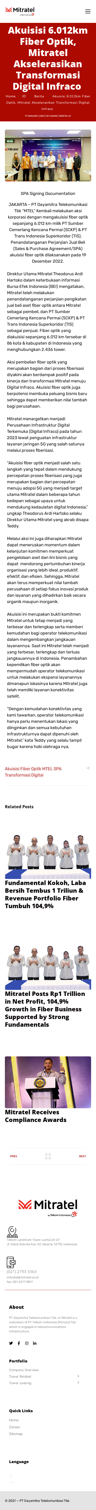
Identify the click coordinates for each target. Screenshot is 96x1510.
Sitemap (16, 1434)
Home (11, 96)
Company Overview (24, 1370)
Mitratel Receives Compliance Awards (35, 1116)
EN (11, 1482)
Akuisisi (12, 768)
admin (54, 116)
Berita (39, 96)
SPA (58, 768)
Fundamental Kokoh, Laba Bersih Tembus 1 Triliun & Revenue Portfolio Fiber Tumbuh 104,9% (45, 894)
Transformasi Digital (24, 775)
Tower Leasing (20, 1383)
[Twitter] (11, 1343)
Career (14, 1427)
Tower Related (20, 1377)
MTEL (47, 768)
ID (24, 96)
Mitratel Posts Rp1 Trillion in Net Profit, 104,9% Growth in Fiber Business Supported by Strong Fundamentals (45, 1009)
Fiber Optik (30, 768)
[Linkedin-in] (35, 1343)
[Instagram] (27, 1343)
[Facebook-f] (19, 1343)
